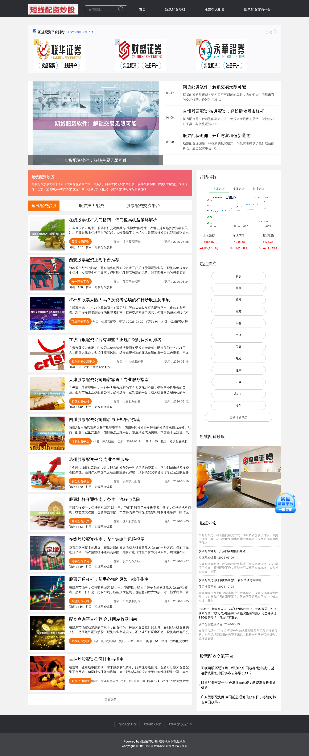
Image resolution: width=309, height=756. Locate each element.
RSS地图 (164, 741)
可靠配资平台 (80, 321)
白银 (239, 335)
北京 (239, 370)
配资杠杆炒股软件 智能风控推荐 (220, 637)
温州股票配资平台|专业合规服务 (99, 459)
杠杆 (239, 288)
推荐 (239, 311)
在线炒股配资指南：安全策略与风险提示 (107, 539)
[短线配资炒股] (53, 9)
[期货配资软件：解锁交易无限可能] (96, 123)
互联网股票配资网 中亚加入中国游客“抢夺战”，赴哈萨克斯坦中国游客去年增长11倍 (238, 670)
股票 (239, 346)
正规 (239, 382)
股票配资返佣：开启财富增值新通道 (216, 135)
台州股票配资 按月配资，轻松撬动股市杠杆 (223, 111)
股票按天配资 (215, 9)
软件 (239, 299)
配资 (239, 358)
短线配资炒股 (175, 9)
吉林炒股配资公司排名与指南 (96, 659)
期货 (239, 405)
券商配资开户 (80, 521)
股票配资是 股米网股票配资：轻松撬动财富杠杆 (230, 571)
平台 (239, 323)
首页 (142, 9)
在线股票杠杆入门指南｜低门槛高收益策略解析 (113, 219)
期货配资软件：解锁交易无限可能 (214, 86)
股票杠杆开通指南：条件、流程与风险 (104, 499)
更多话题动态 (238, 417)
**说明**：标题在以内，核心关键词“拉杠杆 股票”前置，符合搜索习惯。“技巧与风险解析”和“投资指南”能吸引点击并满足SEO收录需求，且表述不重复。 (237, 604)
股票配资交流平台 (257, 9)
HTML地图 (178, 741)
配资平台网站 (80, 681)
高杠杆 (238, 394)
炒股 (239, 276)
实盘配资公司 (80, 401)
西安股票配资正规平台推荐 (94, 259)
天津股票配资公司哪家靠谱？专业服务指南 (109, 379)
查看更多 (110, 699)
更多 (269, 32)
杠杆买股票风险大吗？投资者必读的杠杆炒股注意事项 (119, 299)
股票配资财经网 (164, 746)
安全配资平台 (80, 281)
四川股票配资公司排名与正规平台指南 (104, 419)
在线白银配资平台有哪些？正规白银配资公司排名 (115, 339)
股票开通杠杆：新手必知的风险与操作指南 (109, 579)
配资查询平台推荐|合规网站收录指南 (103, 619)
